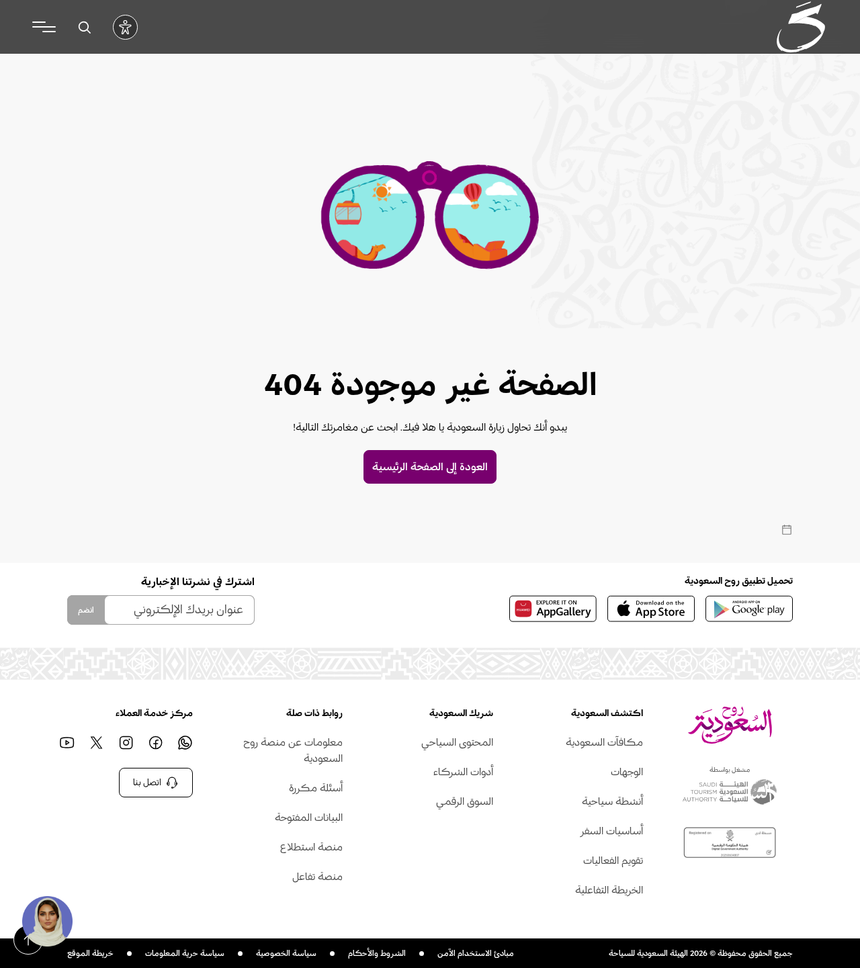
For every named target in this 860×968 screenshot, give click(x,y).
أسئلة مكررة (316, 788)
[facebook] (155, 742)
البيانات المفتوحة (309, 817)
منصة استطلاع (311, 847)
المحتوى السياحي (456, 742)
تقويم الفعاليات (613, 860)
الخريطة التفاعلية (609, 890)
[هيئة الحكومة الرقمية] (730, 842)
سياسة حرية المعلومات (184, 953)
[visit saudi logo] (801, 26)
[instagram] (125, 742)
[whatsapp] (185, 742)
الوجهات (627, 771)
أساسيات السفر (611, 831)
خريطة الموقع (90, 953)
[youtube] (66, 742)
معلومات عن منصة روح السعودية (293, 750)
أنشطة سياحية (612, 801)
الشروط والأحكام (377, 953)
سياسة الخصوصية (286, 953)
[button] (47, 921)
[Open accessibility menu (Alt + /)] (125, 27)
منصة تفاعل (317, 876)
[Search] (84, 27)
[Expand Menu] (44, 26)
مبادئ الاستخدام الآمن (475, 953)
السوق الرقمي (464, 801)
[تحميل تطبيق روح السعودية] (749, 608)
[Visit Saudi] (730, 725)
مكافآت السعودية (604, 742)
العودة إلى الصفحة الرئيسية (430, 466)
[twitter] (96, 742)
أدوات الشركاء (462, 771)
